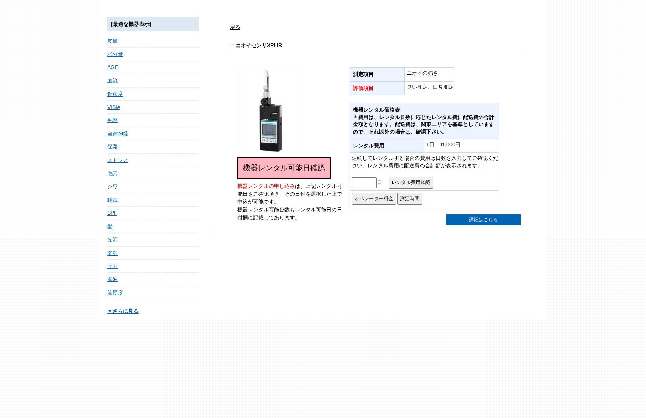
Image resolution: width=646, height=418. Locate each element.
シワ (112, 186)
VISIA (113, 107)
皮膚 (112, 41)
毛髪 (112, 120)
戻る (235, 27)
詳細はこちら (483, 219)
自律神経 (117, 134)
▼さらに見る (123, 311)
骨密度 (115, 94)
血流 (112, 80)
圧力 (112, 266)
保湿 (112, 147)
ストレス (117, 160)
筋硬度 (115, 293)
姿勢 (112, 253)
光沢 (112, 239)
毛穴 (112, 173)
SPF (112, 213)
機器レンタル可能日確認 (284, 168)
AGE (112, 67)
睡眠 (112, 200)
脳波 (112, 279)
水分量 (115, 54)
